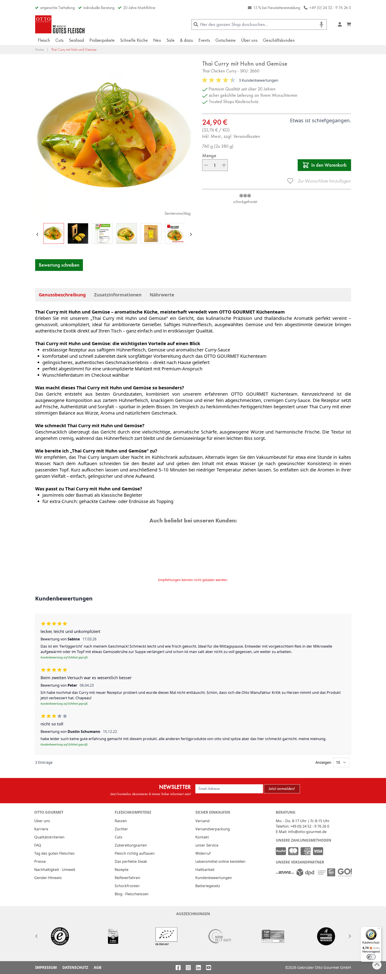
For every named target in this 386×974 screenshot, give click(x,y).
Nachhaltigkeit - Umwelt (54, 869)
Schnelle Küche (134, 40)
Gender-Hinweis (48, 877)
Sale (171, 40)
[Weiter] (191, 234)
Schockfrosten (127, 885)
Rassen (121, 820)
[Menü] (378, 929)
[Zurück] (37, 234)
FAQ (37, 845)
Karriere (41, 828)
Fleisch (44, 40)
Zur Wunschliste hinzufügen (324, 181)
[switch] (371, 957)
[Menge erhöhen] (224, 165)
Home (39, 49)
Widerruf (203, 853)
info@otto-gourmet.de (307, 831)
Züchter (121, 828)
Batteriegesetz (207, 885)
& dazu (186, 40)
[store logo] (60, 24)
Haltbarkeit (205, 869)
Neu (157, 40)
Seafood (76, 40)
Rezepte (121, 869)
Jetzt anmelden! (282, 788)
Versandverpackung (212, 828)
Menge (209, 155)
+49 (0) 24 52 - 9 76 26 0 (330, 7)
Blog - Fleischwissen (131, 893)
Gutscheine (225, 40)
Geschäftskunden (279, 40)
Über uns (249, 40)
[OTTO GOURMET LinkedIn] (198, 967)
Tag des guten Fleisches (54, 853)
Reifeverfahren (127, 877)
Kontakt (202, 837)
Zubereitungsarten (131, 845)
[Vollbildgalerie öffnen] (114, 139)
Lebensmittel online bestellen (220, 861)
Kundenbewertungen (213, 877)
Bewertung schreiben (59, 265)
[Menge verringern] (206, 165)
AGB (97, 967)
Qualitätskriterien (49, 837)
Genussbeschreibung (62, 295)
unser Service (206, 845)
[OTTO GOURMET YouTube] (208, 967)
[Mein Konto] (340, 24)
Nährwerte (162, 295)
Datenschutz (75, 967)
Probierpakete (102, 40)
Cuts (59, 40)
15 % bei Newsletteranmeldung (276, 7)
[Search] (196, 24)
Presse (40, 861)
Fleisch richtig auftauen (135, 853)
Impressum (46, 967)
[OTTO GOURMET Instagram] (188, 967)
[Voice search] (321, 24)
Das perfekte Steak (131, 861)
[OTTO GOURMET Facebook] (178, 967)
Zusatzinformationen (118, 295)
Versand (202, 820)
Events (204, 40)
